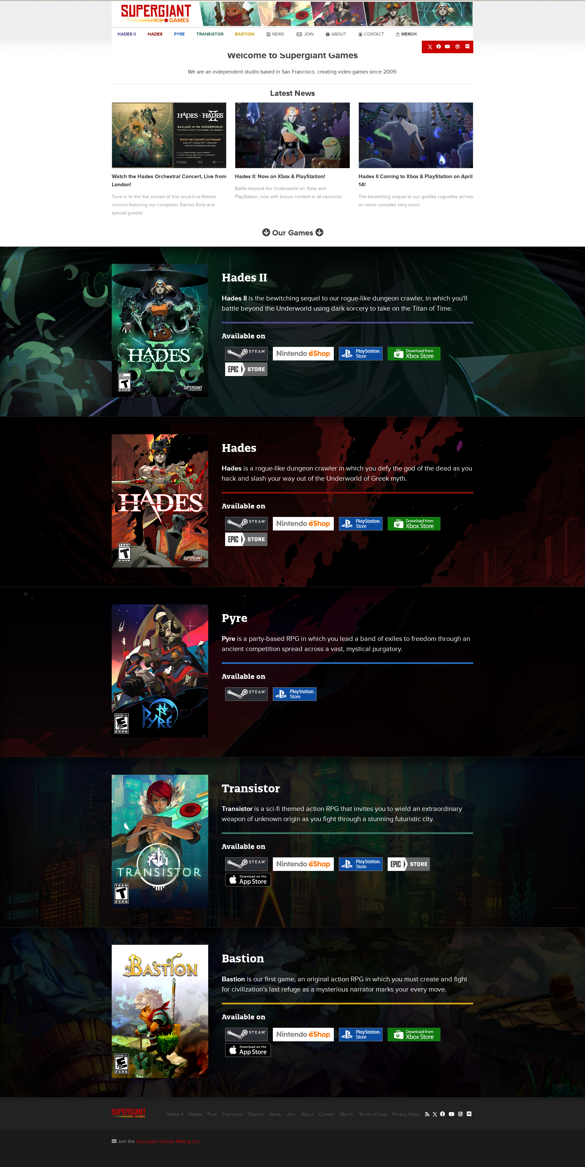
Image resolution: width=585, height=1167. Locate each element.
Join (308, 34)
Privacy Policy (406, 1114)
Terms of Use (373, 1114)
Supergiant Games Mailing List (167, 1141)
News (277, 34)
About (338, 34)
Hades (155, 34)
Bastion (244, 34)
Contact (373, 34)
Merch (346, 1114)
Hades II (126, 34)
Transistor (209, 34)
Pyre (179, 34)
